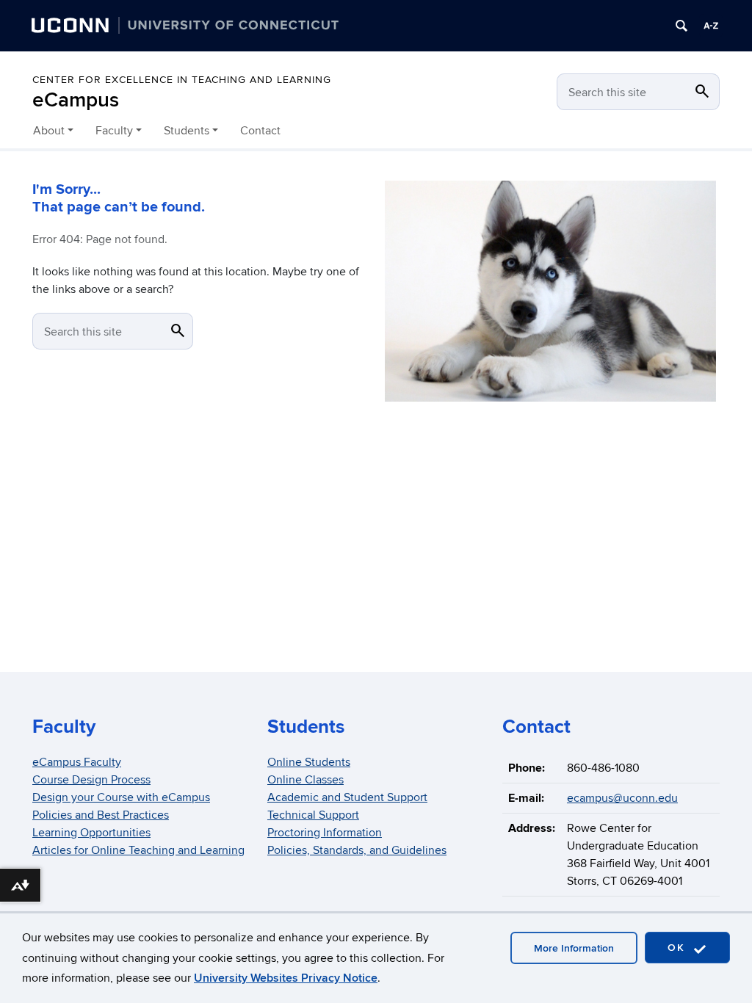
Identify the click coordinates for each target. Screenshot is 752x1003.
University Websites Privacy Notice (285, 978)
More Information (574, 948)
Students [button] (186, 130)
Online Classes (305, 779)
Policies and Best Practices (100, 815)
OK (679, 947)
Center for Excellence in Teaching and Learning (181, 79)
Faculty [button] (114, 130)
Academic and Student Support (347, 797)
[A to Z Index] (711, 25)
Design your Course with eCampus (121, 797)
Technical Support (313, 815)
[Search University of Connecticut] (681, 25)
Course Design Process (91, 779)
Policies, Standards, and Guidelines (356, 850)
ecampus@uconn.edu (622, 798)
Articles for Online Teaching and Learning (138, 850)
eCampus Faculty (76, 762)
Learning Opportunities (91, 832)
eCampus (75, 100)
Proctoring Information (324, 832)
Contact (260, 130)
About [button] (49, 130)
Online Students (308, 762)
